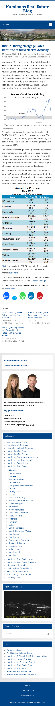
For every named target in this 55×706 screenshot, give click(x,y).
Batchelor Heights (17, 479)
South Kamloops (16, 528)
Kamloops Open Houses (18, 463)
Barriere (12, 476)
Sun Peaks (14, 534)
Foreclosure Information (18, 445)
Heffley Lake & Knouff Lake (21, 500)
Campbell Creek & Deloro (21, 485)
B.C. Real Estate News (17, 442)
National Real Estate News (19, 568)
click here (13, 273)
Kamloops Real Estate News (20, 559)
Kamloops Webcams (16, 668)
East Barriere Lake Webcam (19, 653)
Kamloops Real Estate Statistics (22, 57)
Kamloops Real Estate (17, 466)
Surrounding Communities (21, 540)
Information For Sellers (17, 454)
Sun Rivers (14, 537)
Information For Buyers (17, 451)
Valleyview (14, 549)
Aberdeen (13, 470)
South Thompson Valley (20, 531)
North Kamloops (16, 510)
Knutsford (13, 507)
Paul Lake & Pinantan (18, 513)
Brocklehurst (15, 482)
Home (27, 686)
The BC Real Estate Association (21, 674)
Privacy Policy (27, 696)
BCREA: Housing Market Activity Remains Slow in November (12, 315)
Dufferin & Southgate (18, 497)
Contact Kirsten (27, 691)
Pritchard (13, 519)
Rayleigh (13, 522)
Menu (6, 24)
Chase (12, 488)
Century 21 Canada (15, 650)
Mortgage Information (17, 565)
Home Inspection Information (20, 448)
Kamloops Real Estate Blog (27, 8)
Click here (6, 266)
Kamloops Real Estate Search (20, 665)
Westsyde (13, 555)
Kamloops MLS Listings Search (21, 662)
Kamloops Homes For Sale (19, 659)
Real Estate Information (18, 571)
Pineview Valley (16, 516)
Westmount (14, 552)
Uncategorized (43, 57)
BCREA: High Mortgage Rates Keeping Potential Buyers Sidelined (38, 315)
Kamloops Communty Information (22, 457)
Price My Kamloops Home (19, 671)
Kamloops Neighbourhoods (19, 460)
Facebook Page (39, 281)
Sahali (11, 525)
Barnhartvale (15, 473)
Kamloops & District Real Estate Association (27, 656)
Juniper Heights (16, 503)
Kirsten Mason (26, 54)
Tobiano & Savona (17, 543)
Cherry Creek (15, 491)
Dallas (12, 494)
